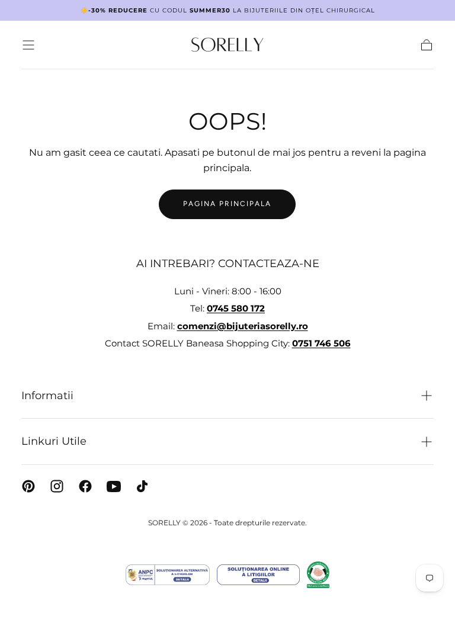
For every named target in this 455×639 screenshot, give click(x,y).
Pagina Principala (227, 204)
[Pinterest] (28, 486)
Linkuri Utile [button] (53, 441)
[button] (28, 45)
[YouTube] (114, 486)
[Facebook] (85, 486)
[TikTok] (142, 486)
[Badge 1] (168, 574)
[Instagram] (57, 486)
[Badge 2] (258, 574)
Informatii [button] (47, 395)
